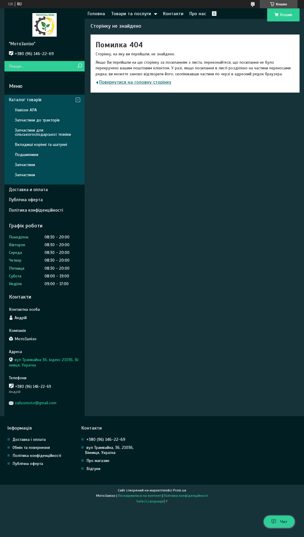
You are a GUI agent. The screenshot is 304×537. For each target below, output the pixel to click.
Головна (96, 14)
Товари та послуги (131, 14)
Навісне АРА (26, 110)
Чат (283, 521)
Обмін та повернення (31, 447)
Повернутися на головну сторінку (135, 82)
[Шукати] (79, 66)
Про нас (197, 14)
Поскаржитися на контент (139, 496)
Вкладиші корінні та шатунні (41, 144)
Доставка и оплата (28, 189)
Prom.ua (179, 490)
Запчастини (25, 164)
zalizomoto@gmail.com (35, 402)
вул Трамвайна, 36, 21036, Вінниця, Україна (109, 450)
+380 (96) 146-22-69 (105, 439)
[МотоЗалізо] (44, 25)
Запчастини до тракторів (37, 120)
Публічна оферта (26, 199)
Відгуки (93, 468)
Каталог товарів (25, 99)
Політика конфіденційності (36, 210)
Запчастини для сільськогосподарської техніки (43, 132)
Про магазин (97, 460)
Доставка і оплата (29, 439)
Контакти (173, 14)
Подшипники (26, 154)
